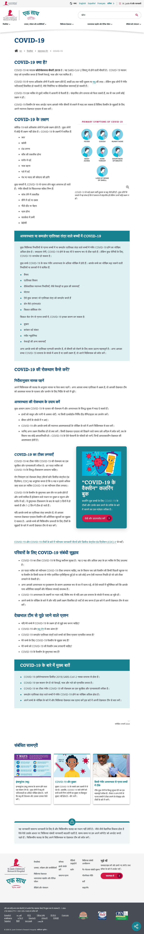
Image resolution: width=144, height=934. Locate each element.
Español (91, 3)
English (82, 3)
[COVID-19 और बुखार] (72, 779)
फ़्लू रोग (40, 629)
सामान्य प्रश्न (63, 875)
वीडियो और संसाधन (132, 24)
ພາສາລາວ (8, 918)
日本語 (56, 918)
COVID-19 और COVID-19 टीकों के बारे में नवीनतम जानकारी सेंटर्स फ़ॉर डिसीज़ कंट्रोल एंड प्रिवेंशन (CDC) (65, 542)
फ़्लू (94, 81)
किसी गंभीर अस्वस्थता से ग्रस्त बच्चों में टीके (110, 783)
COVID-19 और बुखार (65, 781)
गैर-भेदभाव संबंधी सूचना (91, 869)
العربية (19, 915)
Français (101, 3)
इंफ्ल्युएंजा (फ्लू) (22, 781)
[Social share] (136, 926)
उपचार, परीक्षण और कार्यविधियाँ (34, 24)
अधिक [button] (109, 3)
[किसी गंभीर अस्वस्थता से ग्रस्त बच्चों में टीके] (111, 779)
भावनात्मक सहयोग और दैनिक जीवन (98, 24)
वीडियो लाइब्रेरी (73, 862)
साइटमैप (85, 887)
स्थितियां (5, 24)
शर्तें (83, 881)
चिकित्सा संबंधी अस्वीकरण (87, 862)
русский (28, 921)
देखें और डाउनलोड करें (95, 518)
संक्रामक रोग (43, 51)
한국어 (53, 915)
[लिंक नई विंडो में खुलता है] (82, 915)
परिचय (61, 861)
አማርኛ (20, 918)
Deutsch (32, 918)
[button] (127, 187)
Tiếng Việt (41, 915)
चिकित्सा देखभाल (65, 24)
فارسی (40, 921)
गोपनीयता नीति (87, 875)
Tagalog (7, 921)
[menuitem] (112, 875)
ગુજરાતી (44, 918)
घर (21, 51)
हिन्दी (18, 921)
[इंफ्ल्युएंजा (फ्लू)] (32, 779)
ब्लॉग (72, 869)
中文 (29, 915)
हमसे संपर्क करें (63, 868)
